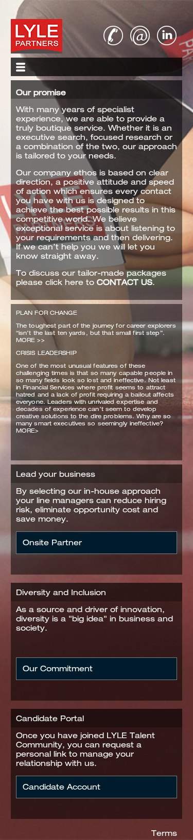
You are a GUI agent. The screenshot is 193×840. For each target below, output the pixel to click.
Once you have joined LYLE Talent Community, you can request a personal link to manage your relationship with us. (88, 749)
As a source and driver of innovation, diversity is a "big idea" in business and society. (94, 618)
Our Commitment (58, 668)
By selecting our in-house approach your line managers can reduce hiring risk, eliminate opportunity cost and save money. (91, 505)
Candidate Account (61, 786)
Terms (164, 833)
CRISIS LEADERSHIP (46, 352)
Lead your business (55, 474)
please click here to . (85, 282)
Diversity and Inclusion (61, 592)
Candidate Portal (50, 718)
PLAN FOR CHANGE (47, 312)
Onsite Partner (52, 542)
